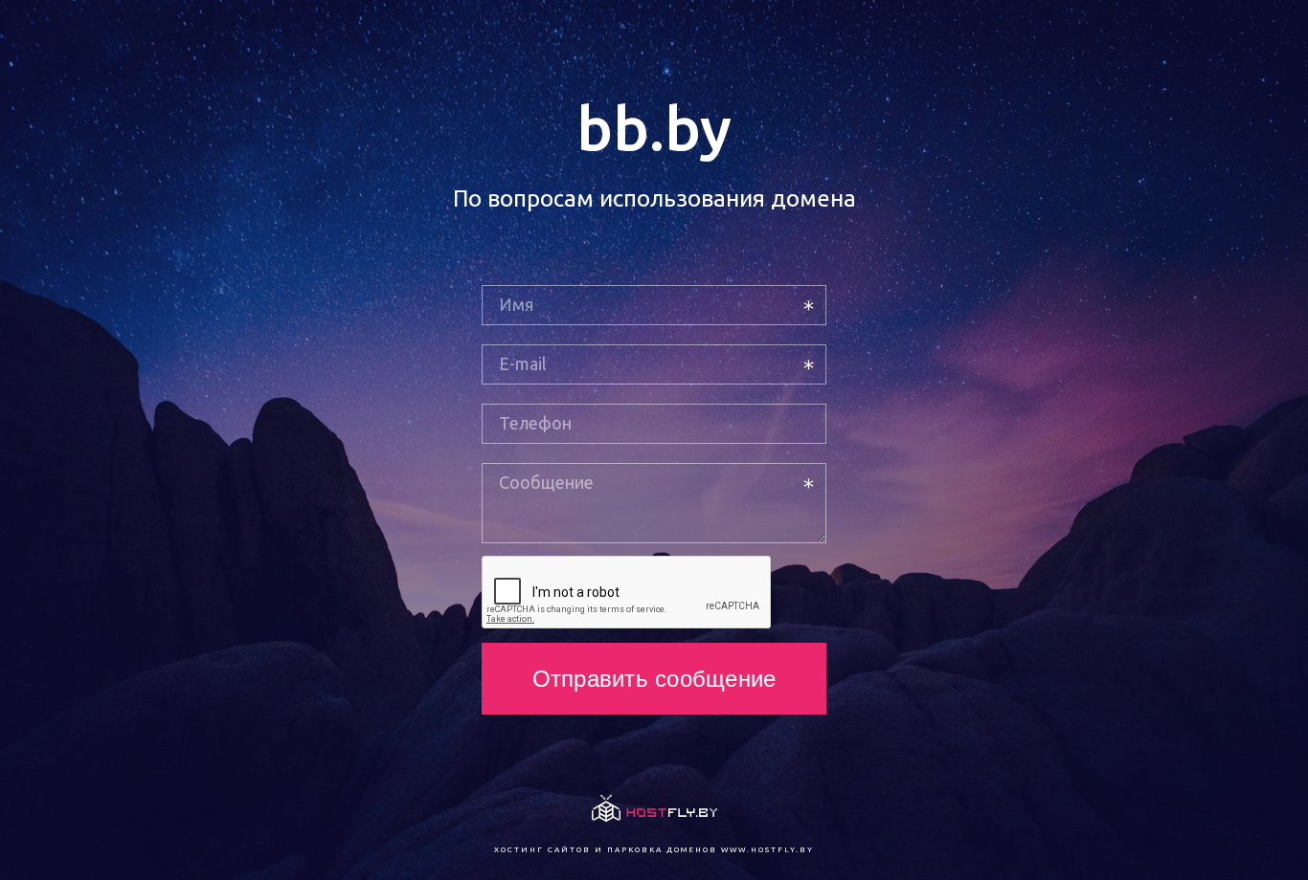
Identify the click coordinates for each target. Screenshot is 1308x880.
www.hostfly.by (767, 850)
